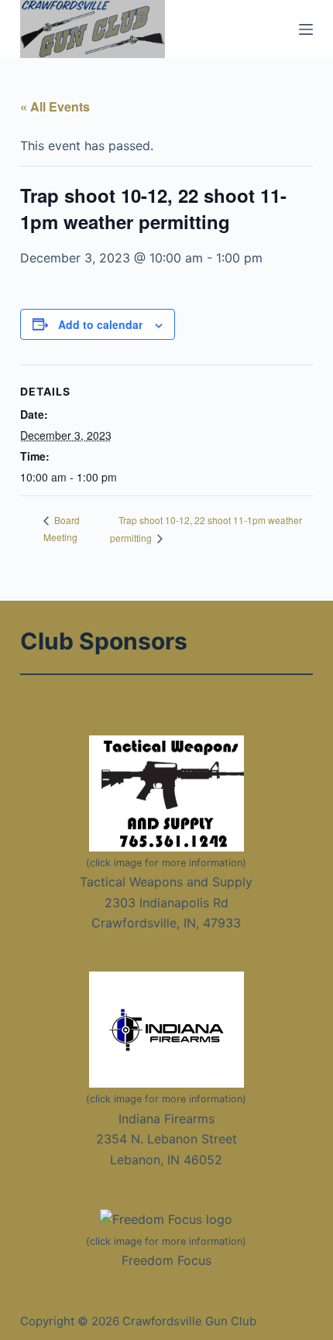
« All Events (55, 106)
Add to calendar (100, 324)
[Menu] (306, 29)
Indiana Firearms (166, 1118)
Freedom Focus (166, 1260)
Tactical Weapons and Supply (166, 881)
